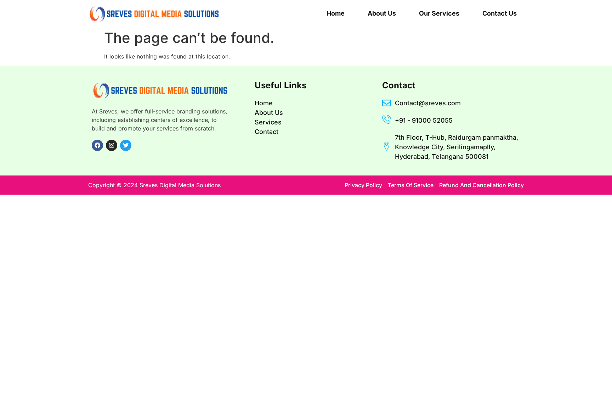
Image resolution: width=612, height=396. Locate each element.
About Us (382, 13)
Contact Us (499, 13)
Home (336, 13)
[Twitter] (125, 145)
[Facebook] (97, 145)
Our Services (439, 13)
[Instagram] (111, 145)
